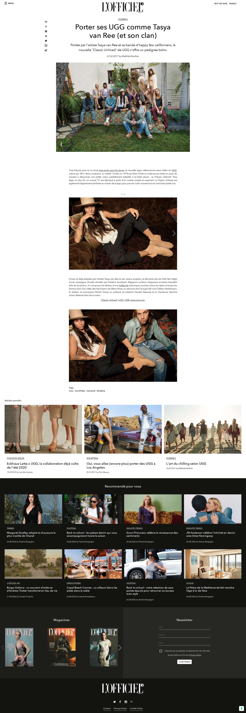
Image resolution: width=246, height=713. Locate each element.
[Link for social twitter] (114, 702)
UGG (174, 170)
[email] (46, 22)
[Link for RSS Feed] (131, 702)
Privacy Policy (195, 655)
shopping (80, 391)
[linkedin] (46, 36)
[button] (174, 233)
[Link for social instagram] (126, 702)
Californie (123, 285)
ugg (71, 391)
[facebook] (46, 26)
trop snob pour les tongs (111, 170)
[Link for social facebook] (120, 702)
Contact (107, 708)
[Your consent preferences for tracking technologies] (241, 708)
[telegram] (46, 50)
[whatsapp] (46, 45)
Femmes (123, 19)
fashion (90, 391)
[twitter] (46, 41)
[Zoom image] (123, 345)
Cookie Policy (136, 708)
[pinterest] (46, 31)
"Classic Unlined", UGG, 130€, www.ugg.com (123, 300)
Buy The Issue (221, 4)
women (101, 391)
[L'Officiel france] (123, 7)
